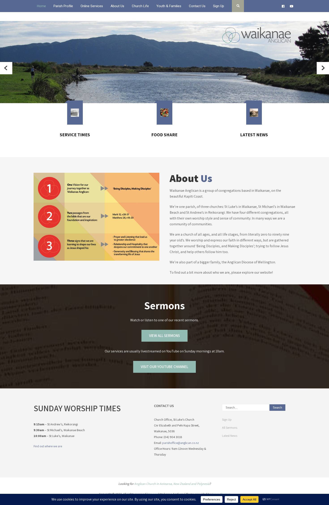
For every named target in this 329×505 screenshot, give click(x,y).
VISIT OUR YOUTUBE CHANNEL (164, 366)
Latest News (229, 436)
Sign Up (218, 6)
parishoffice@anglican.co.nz (180, 443)
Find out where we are (48, 446)
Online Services (92, 6)
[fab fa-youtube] (291, 7)
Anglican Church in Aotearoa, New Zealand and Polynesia (171, 484)
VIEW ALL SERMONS (164, 335)
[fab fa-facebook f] (283, 7)
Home (41, 6)
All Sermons (229, 428)
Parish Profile (63, 6)
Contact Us (197, 6)
